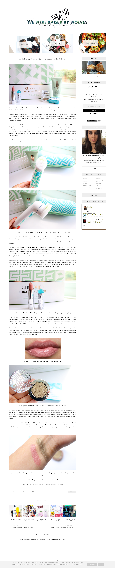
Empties (98, 181)
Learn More (92, 564)
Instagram (54, 484)
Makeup (85, 180)
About (31, 2)
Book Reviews (100, 188)
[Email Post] (33, 491)
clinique (29, 489)
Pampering (99, 183)
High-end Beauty (87, 185)
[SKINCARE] (24, 52)
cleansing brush (21, 489)
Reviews (85, 178)
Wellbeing (98, 185)
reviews (16, 491)
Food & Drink (99, 187)
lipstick (67, 489)
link (69, 232)
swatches (26, 491)
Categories (44, 2)
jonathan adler (51, 489)
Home (23, 2)
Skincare (85, 181)
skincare (21, 491)
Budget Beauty (86, 187)
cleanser (14, 489)
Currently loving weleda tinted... (61, 527)
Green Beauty (99, 180)
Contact (57, 2)
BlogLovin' (34, 484)
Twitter (48, 484)
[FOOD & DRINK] (90, 52)
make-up (11, 491)
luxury (71, 489)
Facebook (41, 484)
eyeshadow (34, 489)
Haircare (85, 183)
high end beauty (42, 489)
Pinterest (60, 484)
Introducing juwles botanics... (23, 527)
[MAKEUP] (57, 52)
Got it (101, 564)
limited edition (60, 489)
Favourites (99, 178)
